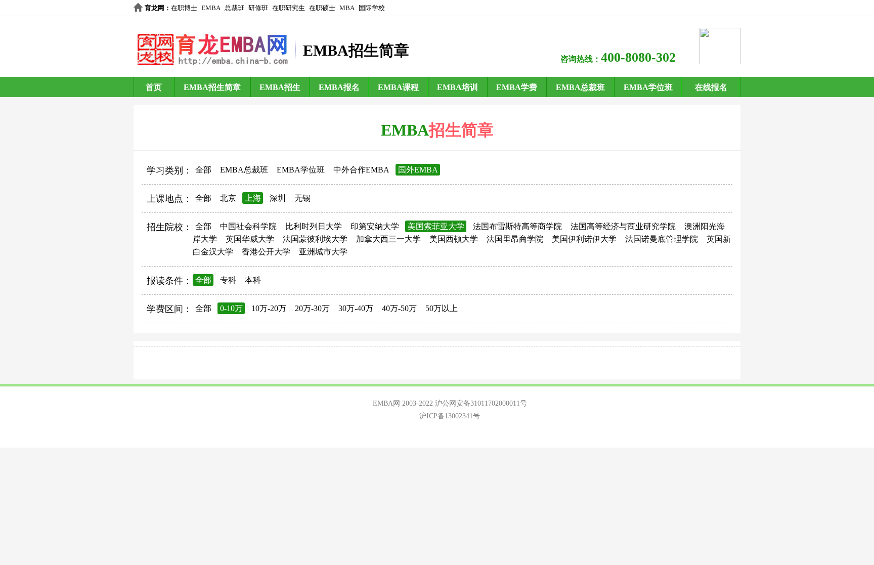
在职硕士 (322, 8)
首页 (154, 87)
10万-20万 (268, 308)
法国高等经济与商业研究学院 (623, 226)
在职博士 (184, 8)
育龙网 (154, 8)
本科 (253, 280)
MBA (347, 8)
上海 (253, 198)
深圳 (278, 198)
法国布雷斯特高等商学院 (517, 226)
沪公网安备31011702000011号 (481, 403)
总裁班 (234, 8)
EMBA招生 (279, 87)
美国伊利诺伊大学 (584, 239)
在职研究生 (288, 8)
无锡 (302, 198)
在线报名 (711, 87)
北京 (228, 198)
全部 (203, 169)
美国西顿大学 (453, 239)
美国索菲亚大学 (436, 226)
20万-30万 (312, 308)
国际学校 (372, 8)
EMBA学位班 (648, 87)
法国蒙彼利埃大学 (315, 239)
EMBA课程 (398, 87)
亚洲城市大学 (323, 251)
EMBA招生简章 (212, 87)
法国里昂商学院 (515, 239)
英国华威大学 (250, 239)
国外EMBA (418, 169)
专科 (228, 280)
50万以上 (441, 308)
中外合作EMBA (361, 169)
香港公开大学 (266, 251)
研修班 (258, 8)
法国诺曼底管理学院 (661, 239)
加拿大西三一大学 (388, 239)
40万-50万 (399, 308)
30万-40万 (355, 308)
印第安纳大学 (375, 226)
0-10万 (231, 308)
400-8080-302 (638, 57)
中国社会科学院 (248, 226)
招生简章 (461, 130)
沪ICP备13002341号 (449, 416)
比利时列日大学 (313, 226)
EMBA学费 (516, 87)
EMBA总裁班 (580, 87)
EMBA (211, 8)
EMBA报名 (339, 87)
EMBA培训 (457, 87)
